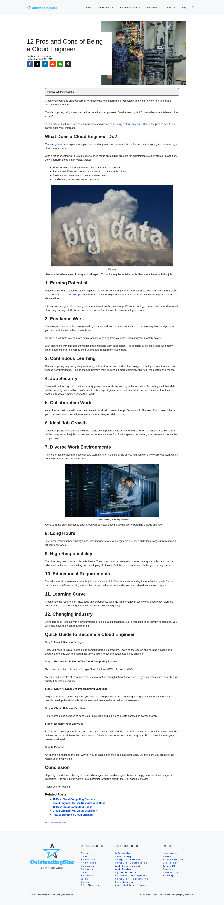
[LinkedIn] (45, 64)
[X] (37, 64)
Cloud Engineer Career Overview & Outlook (79, 803)
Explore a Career (128, 7)
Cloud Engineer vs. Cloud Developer (75, 810)
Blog (183, 7)
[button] (193, 7)
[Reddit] (53, 64)
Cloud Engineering (57, 822)
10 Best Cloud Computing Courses (74, 799)
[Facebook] (30, 64)
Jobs (169, 7)
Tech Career (104, 7)
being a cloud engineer (128, 124)
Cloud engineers (54, 144)
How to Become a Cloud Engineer (73, 814)
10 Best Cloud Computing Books (72, 807)
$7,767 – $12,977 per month (74, 294)
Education (152, 7)
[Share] (68, 64)
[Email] (60, 64)
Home (89, 7)
